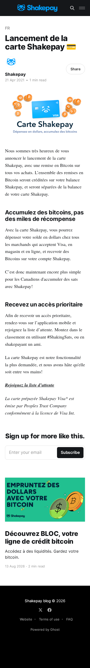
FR (7, 28)
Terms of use (49, 619)
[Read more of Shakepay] (11, 62)
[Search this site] (72, 8)
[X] (40, 610)
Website (26, 619)
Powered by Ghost (45, 629)
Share (75, 69)
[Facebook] (50, 610)
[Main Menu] (82, 8)
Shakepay (15, 74)
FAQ (69, 619)
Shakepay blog (38, 600)
